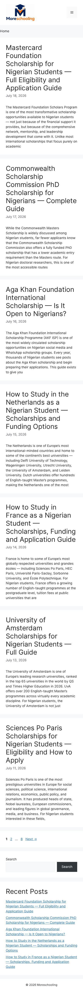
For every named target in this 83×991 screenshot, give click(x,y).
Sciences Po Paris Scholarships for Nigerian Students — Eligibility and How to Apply (39, 744)
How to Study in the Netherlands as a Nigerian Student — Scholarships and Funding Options (37, 410)
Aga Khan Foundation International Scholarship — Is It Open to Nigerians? (40, 301)
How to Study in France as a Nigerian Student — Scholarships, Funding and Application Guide (41, 962)
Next (31, 839)
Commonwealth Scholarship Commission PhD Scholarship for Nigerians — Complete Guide (41, 188)
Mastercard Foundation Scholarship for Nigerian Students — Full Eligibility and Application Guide (38, 67)
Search (11, 859)
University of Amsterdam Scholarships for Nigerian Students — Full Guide (38, 636)
